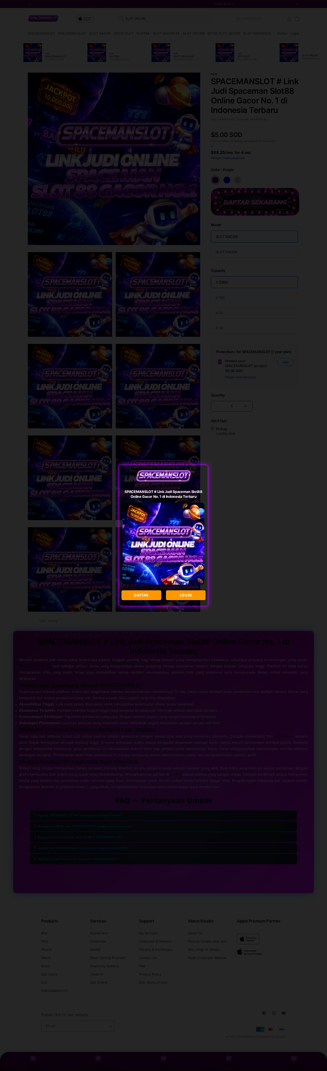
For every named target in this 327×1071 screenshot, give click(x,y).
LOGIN (186, 595)
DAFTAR (141, 595)
